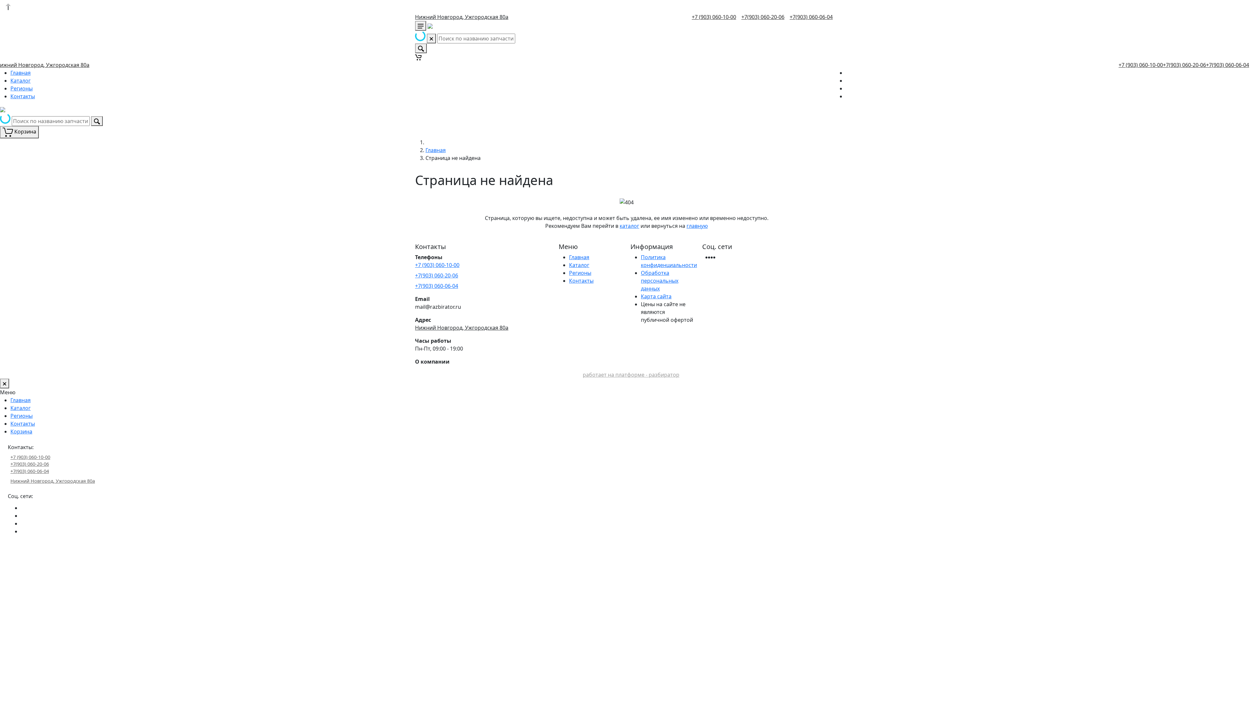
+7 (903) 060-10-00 (714, 17)
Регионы (21, 88)
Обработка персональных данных (659, 280)
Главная (20, 72)
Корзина (21, 431)
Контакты (22, 96)
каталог (629, 225)
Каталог (20, 80)
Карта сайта (656, 296)
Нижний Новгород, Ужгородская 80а (461, 17)
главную (697, 225)
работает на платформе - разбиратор (631, 374)
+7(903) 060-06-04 (811, 17)
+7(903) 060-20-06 (762, 17)
